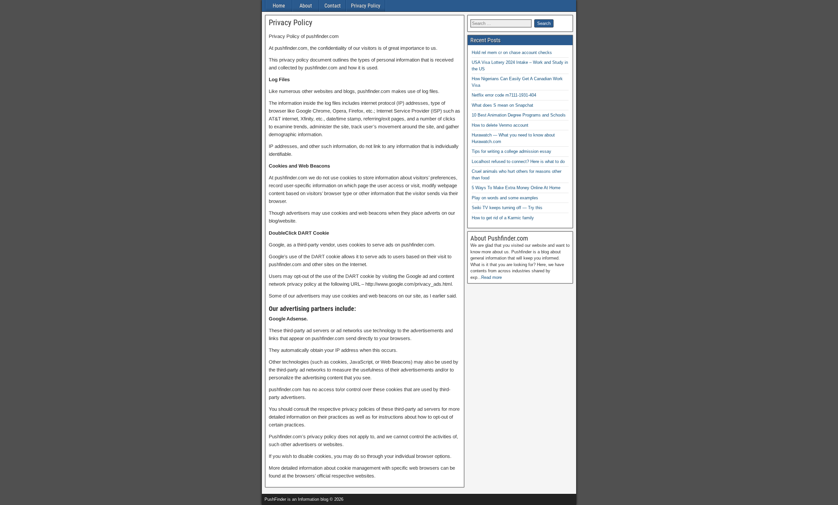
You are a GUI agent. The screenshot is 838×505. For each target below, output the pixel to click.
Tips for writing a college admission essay (511, 151)
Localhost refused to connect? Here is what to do (518, 161)
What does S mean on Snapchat (502, 105)
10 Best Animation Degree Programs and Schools (519, 115)
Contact (332, 6)
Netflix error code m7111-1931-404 (504, 95)
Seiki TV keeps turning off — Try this (507, 207)
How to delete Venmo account (500, 125)
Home (279, 6)
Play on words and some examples (505, 197)
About (306, 6)
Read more (491, 277)
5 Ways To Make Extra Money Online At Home (516, 187)
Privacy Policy (365, 6)
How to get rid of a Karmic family (503, 217)
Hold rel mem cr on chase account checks (512, 52)
